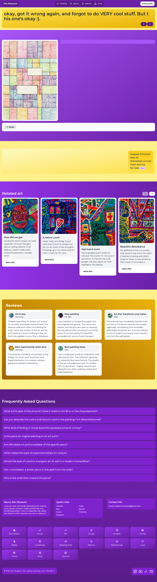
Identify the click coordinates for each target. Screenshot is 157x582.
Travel (14, 556)
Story (40, 556)
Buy (58, 509)
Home (59, 512)
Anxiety (117, 534)
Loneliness (40, 545)
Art (65, 534)
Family (142, 534)
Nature (91, 545)
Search (82, 509)
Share (11, 127)
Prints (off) (147, 4)
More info (10, 262)
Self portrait (117, 545)
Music (40, 534)
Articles (59, 506)
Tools (81, 506)
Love (142, 545)
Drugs (91, 534)
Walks (14, 545)
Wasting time (65, 545)
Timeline (83, 512)
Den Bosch (14, 534)
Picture (65, 556)
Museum (60, 515)
